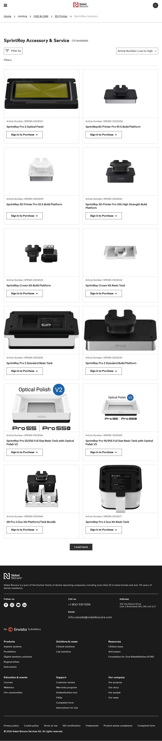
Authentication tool (66, 693)
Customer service (65, 682)
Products (9, 641)
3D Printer (61, 16)
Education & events (15, 677)
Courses (8, 682)
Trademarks (92, 726)
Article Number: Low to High (135, 51)
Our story (113, 687)
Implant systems (13, 647)
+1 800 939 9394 (79, 604)
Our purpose (115, 682)
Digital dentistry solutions (18, 657)
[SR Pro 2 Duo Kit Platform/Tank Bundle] (41, 489)
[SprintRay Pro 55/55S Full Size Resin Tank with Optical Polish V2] (41, 408)
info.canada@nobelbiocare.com (90, 617)
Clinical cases (115, 647)
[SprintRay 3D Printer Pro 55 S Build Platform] (41, 171)
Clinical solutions (65, 647)
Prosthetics (10, 652)
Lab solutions (63, 652)
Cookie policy (31, 726)
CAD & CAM (41, 16)
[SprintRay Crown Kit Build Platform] (41, 252)
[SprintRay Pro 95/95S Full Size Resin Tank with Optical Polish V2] (120, 408)
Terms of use (51, 726)
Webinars (9, 687)
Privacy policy (11, 726)
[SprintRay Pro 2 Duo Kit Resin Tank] (120, 489)
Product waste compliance (118, 726)
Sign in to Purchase (22, 134)
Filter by (16, 51)
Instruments (10, 667)
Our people (114, 693)
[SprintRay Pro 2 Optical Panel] (41, 94)
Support (61, 677)
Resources (114, 641)
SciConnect (114, 652)
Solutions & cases (67, 641)
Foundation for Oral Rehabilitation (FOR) (131, 657)
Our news (113, 698)
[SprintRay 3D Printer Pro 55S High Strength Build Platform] (120, 171)
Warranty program (66, 687)
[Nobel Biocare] (81, 5)
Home (7, 16)
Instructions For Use (67, 708)
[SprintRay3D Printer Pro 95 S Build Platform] (120, 94)
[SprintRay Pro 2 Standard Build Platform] (120, 330)
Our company (116, 677)
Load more (81, 547)
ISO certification (72, 726)
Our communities (13, 693)
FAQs (59, 698)
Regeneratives (11, 662)
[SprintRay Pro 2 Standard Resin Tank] (41, 330)
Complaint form (65, 703)
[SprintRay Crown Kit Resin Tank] (120, 252)
